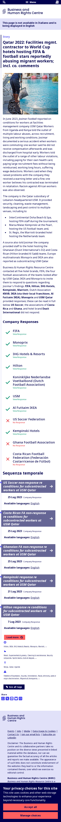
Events (11, 731)
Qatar (11, 667)
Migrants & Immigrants (28, 678)
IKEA (11, 646)
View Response (19, 334)
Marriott (41, 646)
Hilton (6, 646)
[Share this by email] (20, 698)
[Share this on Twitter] (7, 698)
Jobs (19, 731)
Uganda (17, 667)
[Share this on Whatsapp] (3, 698)
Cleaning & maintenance (37, 655)
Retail (6, 655)
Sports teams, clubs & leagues (23, 658)
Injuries (24, 676)
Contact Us (13, 734)
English (35, 503)
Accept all (30, 807)
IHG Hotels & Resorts (21, 646)
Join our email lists (30, 734)
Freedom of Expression (12, 676)
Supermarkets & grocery (17, 655)
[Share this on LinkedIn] (11, 698)
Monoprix (33, 646)
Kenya (6, 667)
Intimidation (32, 676)
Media (27, 731)
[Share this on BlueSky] (16, 698)
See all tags (15, 686)
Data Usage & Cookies (44, 731)
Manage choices (30, 815)
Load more (13, 637)
